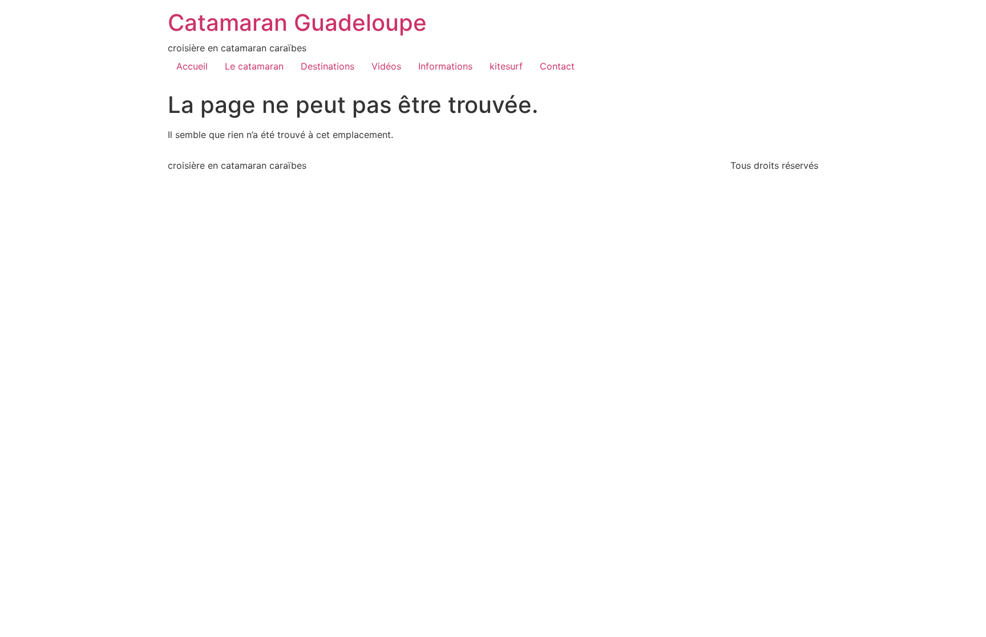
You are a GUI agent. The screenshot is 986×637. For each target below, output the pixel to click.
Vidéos (386, 66)
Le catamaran (254, 66)
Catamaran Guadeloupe (297, 22)
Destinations (327, 66)
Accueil (192, 66)
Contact (557, 66)
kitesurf (506, 66)
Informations (445, 66)
